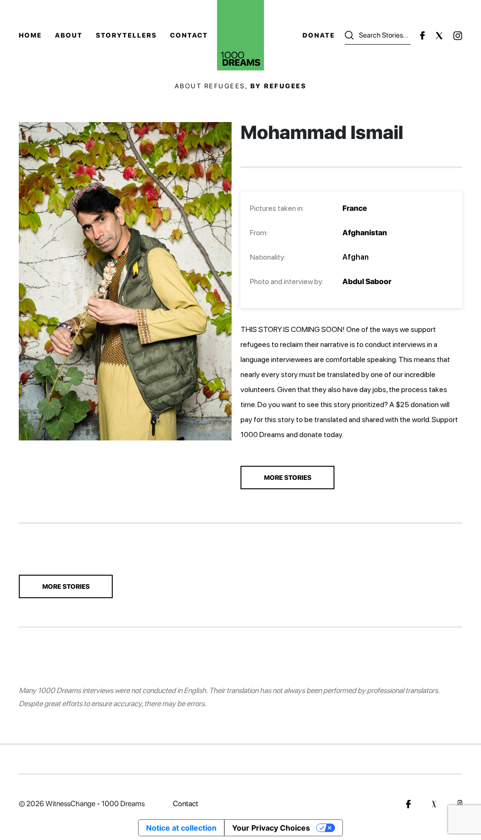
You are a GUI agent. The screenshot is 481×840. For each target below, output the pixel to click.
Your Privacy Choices (271, 827)
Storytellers (126, 35)
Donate (319, 35)
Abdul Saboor (366, 281)
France (354, 208)
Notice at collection (181, 827)
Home (30, 35)
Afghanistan (364, 232)
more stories (287, 477)
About (69, 35)
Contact (189, 35)
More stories (66, 586)
